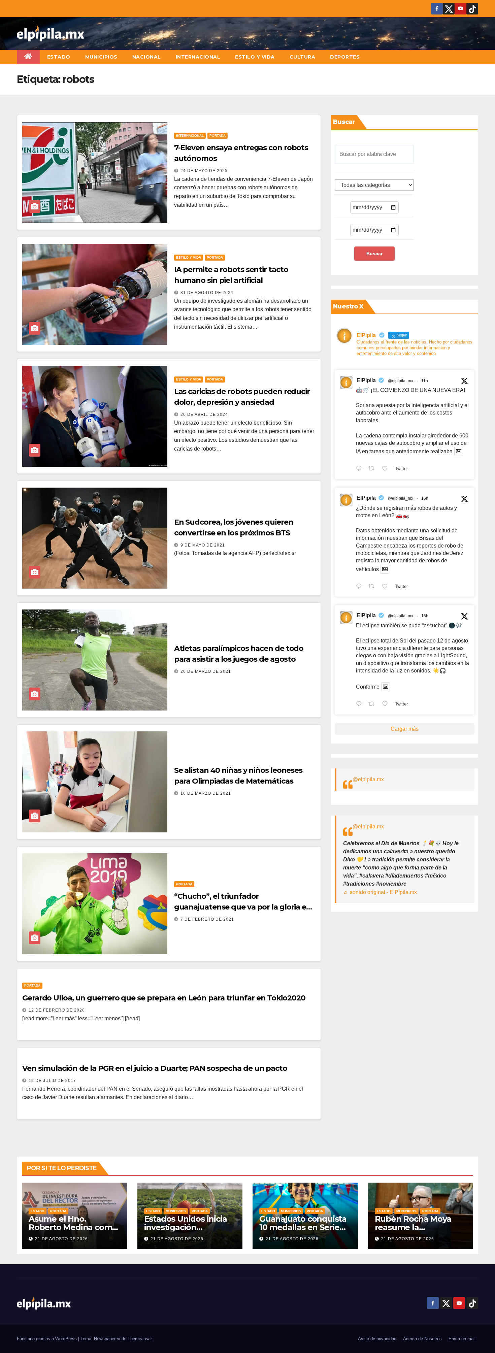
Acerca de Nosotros (422, 1338)
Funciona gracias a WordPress (47, 1338)
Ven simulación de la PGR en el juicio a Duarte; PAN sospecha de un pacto (154, 1068)
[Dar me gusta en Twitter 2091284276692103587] (387, 587)
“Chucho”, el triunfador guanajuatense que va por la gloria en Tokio (242, 907)
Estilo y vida (255, 57)
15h (424, 498)
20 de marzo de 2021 (205, 671)
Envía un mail (462, 1338)
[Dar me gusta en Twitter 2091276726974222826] (387, 704)
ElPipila (366, 380)
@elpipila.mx (368, 779)
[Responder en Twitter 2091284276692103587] (360, 587)
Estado (58, 57)
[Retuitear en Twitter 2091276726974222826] (373, 704)
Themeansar (140, 1338)
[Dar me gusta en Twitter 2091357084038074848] (387, 469)
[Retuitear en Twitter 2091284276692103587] (373, 587)
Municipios (101, 57)
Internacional (198, 57)
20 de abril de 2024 (204, 414)
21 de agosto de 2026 (61, 1238)
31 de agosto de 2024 (206, 292)
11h (424, 380)
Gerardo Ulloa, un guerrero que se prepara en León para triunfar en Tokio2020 (163, 997)
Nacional (146, 57)
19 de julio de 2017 (52, 1080)
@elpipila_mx (400, 380)
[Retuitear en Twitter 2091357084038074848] (373, 469)
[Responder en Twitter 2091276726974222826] (360, 704)
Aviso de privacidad (377, 1338)
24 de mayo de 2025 (204, 170)
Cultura (303, 57)
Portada (217, 135)
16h (424, 616)
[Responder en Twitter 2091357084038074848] (360, 469)
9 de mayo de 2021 (202, 545)
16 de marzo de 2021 (205, 793)
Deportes (345, 57)
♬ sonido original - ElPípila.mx (380, 892)
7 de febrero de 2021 (207, 919)
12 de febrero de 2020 (57, 1010)
